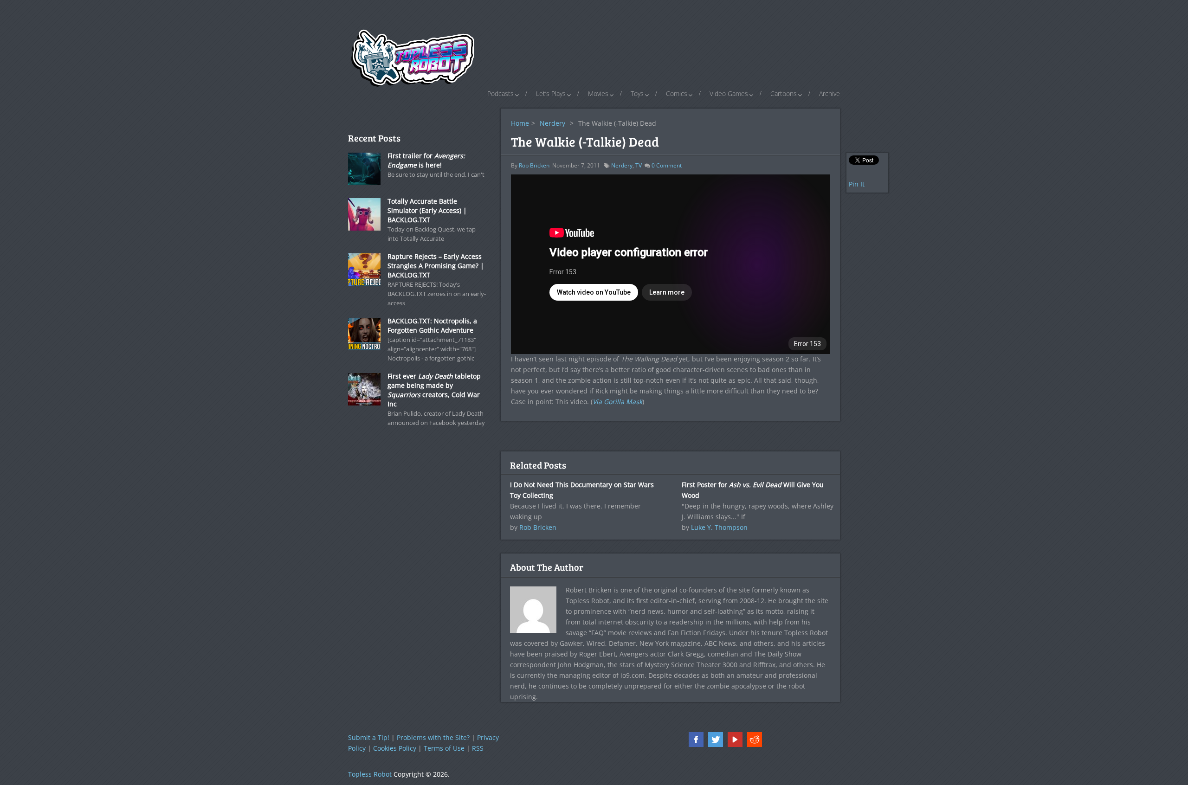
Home (520, 123)
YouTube (735, 739)
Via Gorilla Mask (617, 401)
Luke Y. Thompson (719, 527)
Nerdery (552, 123)
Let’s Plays (551, 93)
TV (638, 165)
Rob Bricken (534, 165)
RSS (478, 748)
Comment (667, 165)
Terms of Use (444, 748)
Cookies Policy (394, 748)
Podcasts (500, 93)
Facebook (696, 739)
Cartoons (783, 93)
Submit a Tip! (368, 737)
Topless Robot (370, 774)
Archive (829, 93)
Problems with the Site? (433, 737)
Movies (598, 93)
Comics (676, 93)
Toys (637, 93)
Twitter (715, 739)
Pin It (857, 184)
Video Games (729, 93)
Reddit (754, 739)
